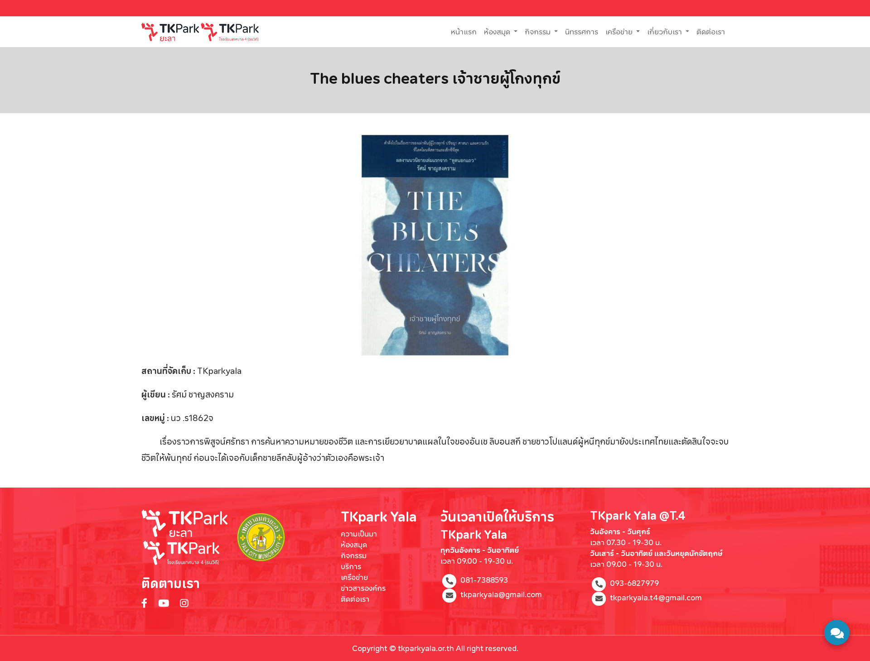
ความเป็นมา (359, 533)
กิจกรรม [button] (538, 31)
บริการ (351, 566)
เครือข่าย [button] (619, 31)
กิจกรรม (354, 555)
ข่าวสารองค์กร (363, 588)
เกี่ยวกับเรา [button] (665, 31)
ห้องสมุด (354, 544)
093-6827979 (634, 583)
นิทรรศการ (581, 31)
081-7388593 (484, 580)
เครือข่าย (354, 577)
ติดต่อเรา (710, 31)
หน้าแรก (465, 31)
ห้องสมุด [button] (498, 31)
